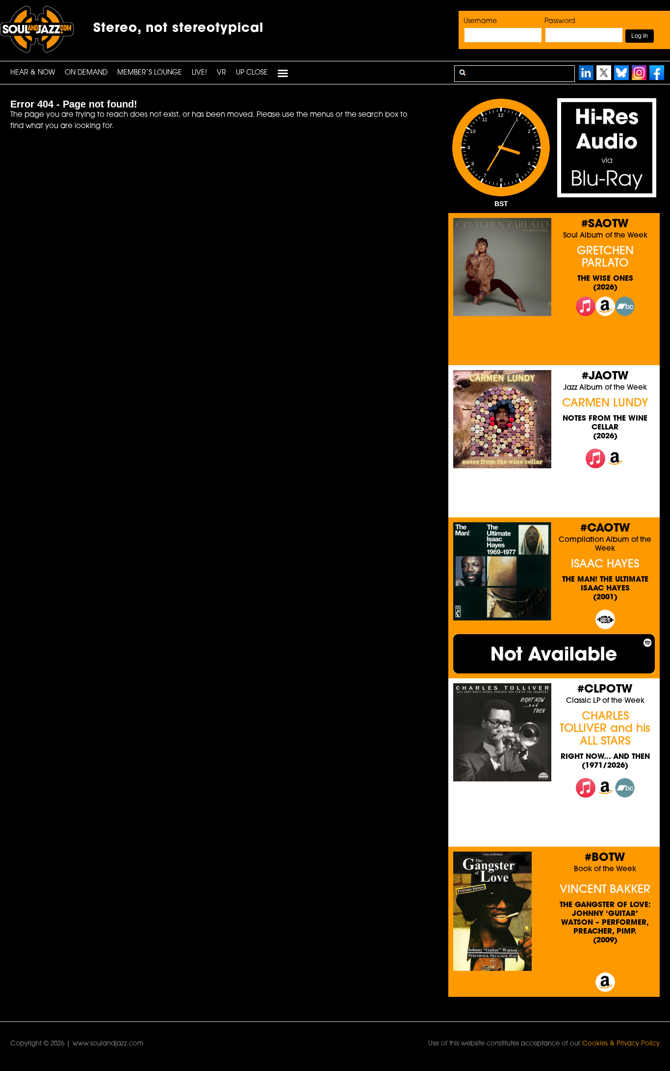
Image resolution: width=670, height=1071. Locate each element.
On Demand (86, 73)
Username (480, 21)
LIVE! (199, 73)
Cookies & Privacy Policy (621, 1044)
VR (221, 73)
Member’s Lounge (149, 73)
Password (559, 21)
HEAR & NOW (32, 73)
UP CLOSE (252, 73)
